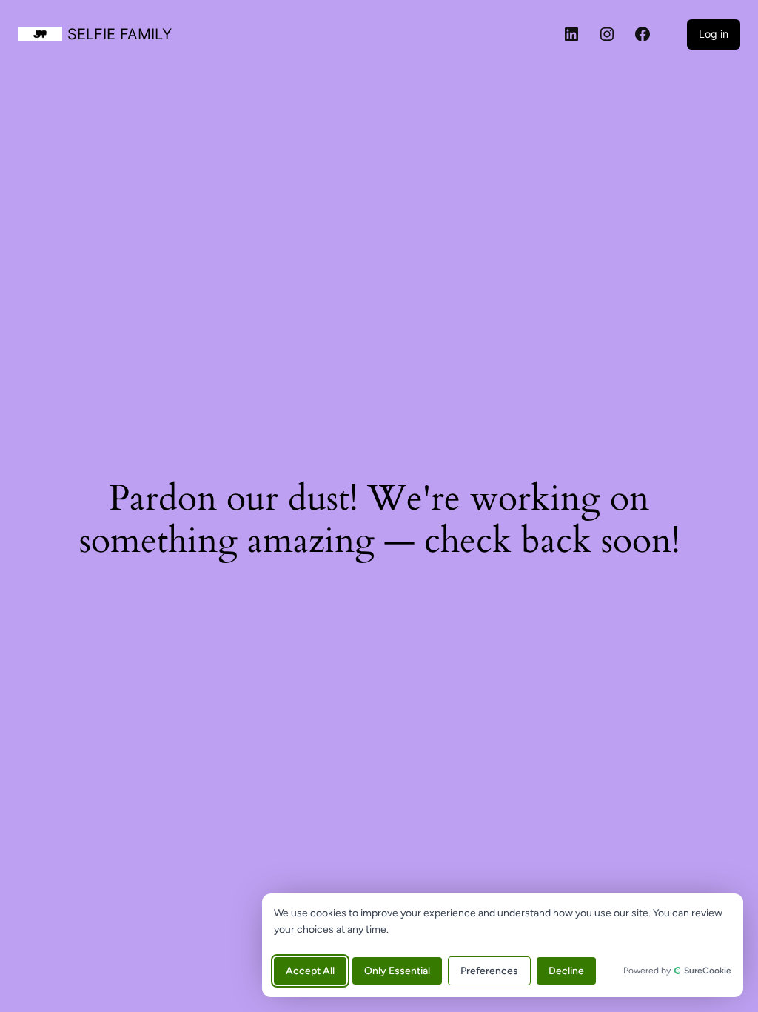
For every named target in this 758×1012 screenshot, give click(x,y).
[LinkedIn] (571, 34)
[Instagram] (607, 34)
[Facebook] (642, 34)
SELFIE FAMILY (119, 34)
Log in (713, 33)
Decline (566, 971)
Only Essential (397, 971)
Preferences (489, 971)
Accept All (310, 971)
